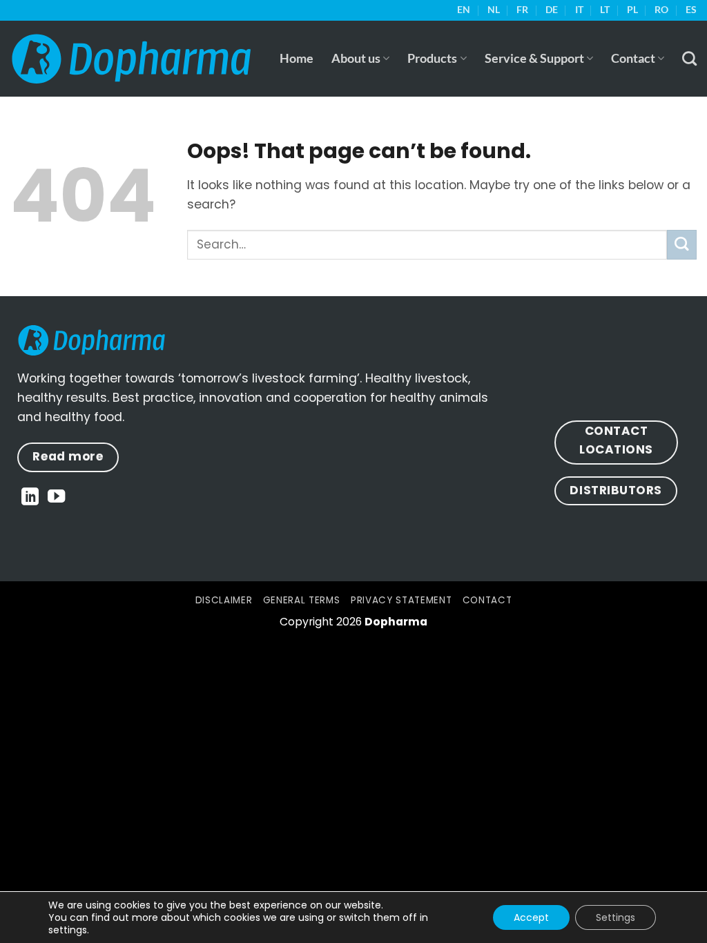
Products (432, 58)
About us (355, 58)
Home (296, 58)
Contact (633, 58)
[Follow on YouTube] (56, 497)
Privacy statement (401, 600)
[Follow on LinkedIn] (30, 497)
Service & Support (534, 58)
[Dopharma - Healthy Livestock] (131, 58)
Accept (531, 917)
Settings (615, 917)
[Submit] (682, 245)
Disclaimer (224, 600)
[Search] (689, 58)
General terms (301, 600)
